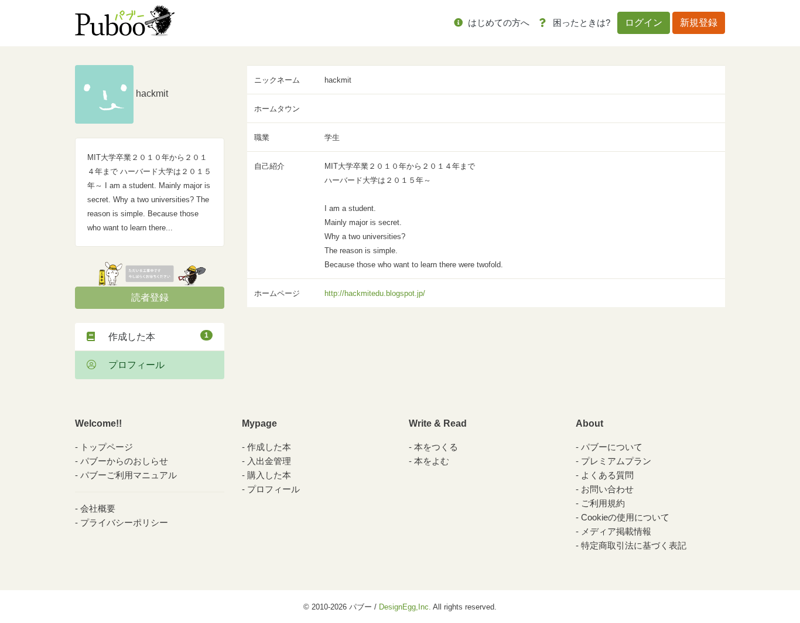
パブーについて (611, 447)
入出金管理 (269, 461)
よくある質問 (607, 475)
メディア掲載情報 (616, 531)
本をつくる (436, 447)
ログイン (643, 23)
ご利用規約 (603, 503)
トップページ (106, 447)
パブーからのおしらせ (124, 461)
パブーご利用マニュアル (128, 475)
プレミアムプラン (616, 461)
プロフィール (132, 365)
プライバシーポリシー (124, 522)
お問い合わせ (607, 489)
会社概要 (97, 508)
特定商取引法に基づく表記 (633, 545)
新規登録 (698, 23)
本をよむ (431, 461)
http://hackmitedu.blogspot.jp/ (374, 293)
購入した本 (269, 475)
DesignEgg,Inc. (405, 606)
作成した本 (153, 336)
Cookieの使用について (625, 517)
